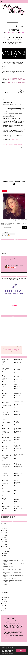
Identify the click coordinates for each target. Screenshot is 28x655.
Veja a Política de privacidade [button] (8, 653)
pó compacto (18, 461)
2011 (3, 603)
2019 (3, 535)
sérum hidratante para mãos (18, 494)
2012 (3, 601)
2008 (3, 608)
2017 (3, 539)
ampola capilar (7, 381)
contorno (5, 395)
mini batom (17, 437)
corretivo (17, 395)
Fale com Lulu (14, 139)
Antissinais (6, 359)
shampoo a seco (19, 473)
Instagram (10, 144)
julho (5, 557)
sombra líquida (7, 485)
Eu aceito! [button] (21, 650)
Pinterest (15, 144)
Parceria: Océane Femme (8, 566)
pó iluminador (6, 464)
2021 (3, 532)
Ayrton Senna (18, 359)
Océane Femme (14, 32)
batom (5, 384)
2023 (3, 528)
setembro (6, 553)
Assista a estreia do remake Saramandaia (12, 568)
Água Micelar (6, 506)
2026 (3, 523)
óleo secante (18, 510)
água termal (18, 506)
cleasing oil (18, 393)
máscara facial (19, 442)
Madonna (17, 372)
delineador (6, 402)
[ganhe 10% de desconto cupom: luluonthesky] (14, 299)
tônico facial (18, 501)
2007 (3, 610)
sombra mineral (19, 485)
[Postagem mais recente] (7, 182)
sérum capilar (6, 491)
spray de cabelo (7, 488)
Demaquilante (18, 366)
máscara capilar (7, 442)
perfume (5, 448)
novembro (6, 549)
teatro (17, 499)
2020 (3, 534)
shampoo (5, 473)
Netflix (17, 376)
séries (16, 488)
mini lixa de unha (7, 440)
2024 (3, 526)
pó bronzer (6, 461)
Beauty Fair (18, 362)
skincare (5, 480)
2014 (3, 544)
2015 (3, 543)
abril (5, 594)
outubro (5, 551)
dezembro (6, 548)
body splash (6, 386)
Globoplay (17, 369)
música (5, 446)
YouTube (20, 144)
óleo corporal (18, 508)
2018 (3, 537)
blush (16, 384)
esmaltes (5, 412)
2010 (3, 605)
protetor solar (7, 455)
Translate (12, 235)
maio (5, 592)
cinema (5, 393)
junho (5, 558)
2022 (3, 530)
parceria (21, 32)
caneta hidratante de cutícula (17, 389)
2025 (3, 525)
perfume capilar (19, 448)
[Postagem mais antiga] (20, 182)
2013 (3, 546)
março (5, 595)
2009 (3, 607)
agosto (5, 555)
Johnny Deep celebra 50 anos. (9, 578)
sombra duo (6, 483)
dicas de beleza (7, 405)
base (16, 381)
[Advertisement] (14, 332)
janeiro (5, 599)
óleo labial (6, 510)
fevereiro (5, 597)
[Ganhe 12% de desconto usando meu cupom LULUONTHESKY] (14, 310)
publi (16, 458)
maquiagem (6, 437)
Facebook (5, 144)
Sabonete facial (19, 379)
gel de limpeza (6, 422)
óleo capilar (6, 508)
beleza (7, 32)
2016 (3, 541)
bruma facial (18, 386)
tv (4, 501)
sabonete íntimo (19, 471)
